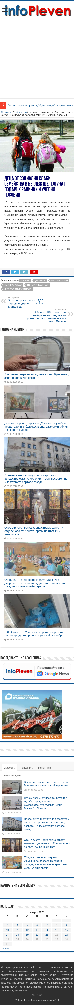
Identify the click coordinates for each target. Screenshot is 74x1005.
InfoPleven (24, 1000)
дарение (40, 280)
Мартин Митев (59, 280)
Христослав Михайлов (17, 289)
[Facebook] (37, 995)
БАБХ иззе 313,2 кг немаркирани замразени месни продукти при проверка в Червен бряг (34, 633)
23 (66, 934)
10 (7, 930)
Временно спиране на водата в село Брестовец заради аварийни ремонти (36, 376)
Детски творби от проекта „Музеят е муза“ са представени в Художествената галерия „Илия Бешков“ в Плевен (36, 426)
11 (17, 930)
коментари (44, 767)
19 (27, 934)
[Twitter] (40, 995)
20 (37, 934)
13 (37, 930)
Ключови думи (12, 775)
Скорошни (9, 767)
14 (46, 930)
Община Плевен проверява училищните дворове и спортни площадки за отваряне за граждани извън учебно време (34, 583)
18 (17, 934)
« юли (5, 948)
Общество (20, 112)
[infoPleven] (37, 10)
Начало (7, 112)
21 (46, 934)
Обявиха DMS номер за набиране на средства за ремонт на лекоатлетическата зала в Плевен (46, 315)
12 (27, 930)
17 (7, 934)
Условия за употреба (45, 1000)
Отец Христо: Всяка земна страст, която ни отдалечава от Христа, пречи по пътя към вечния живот (33, 531)
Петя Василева (13, 285)
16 (66, 930)
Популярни (26, 767)
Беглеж (25, 280)
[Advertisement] (37, 56)
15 (56, 930)
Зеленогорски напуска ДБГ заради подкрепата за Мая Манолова (25, 302)
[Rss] (33, 995)
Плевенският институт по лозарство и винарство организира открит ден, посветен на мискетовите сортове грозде (35, 479)
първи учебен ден (38, 285)
